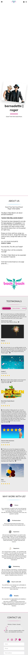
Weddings (24, 308)
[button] (1, 1)
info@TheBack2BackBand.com (14, 629)
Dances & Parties (16, 308)
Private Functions (6, 308)
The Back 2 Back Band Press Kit (14, 264)
